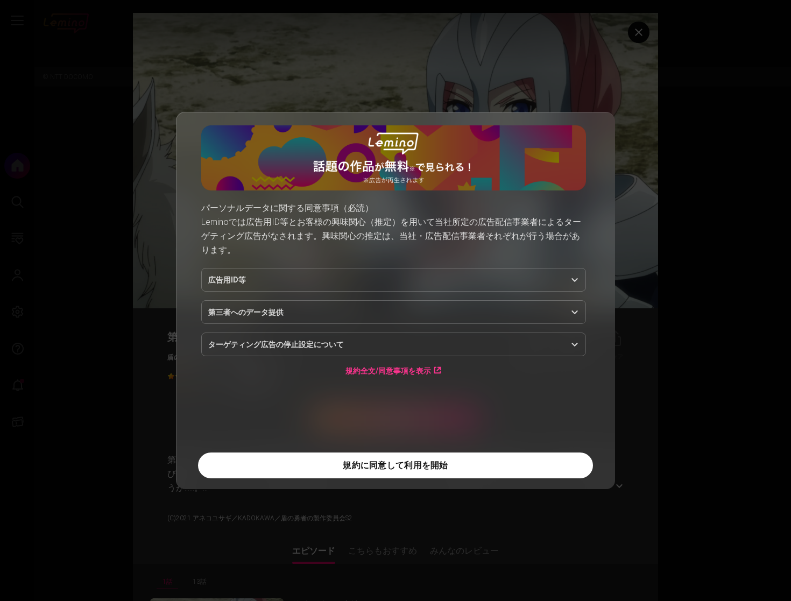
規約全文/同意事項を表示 (388, 370)
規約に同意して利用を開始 (395, 465)
